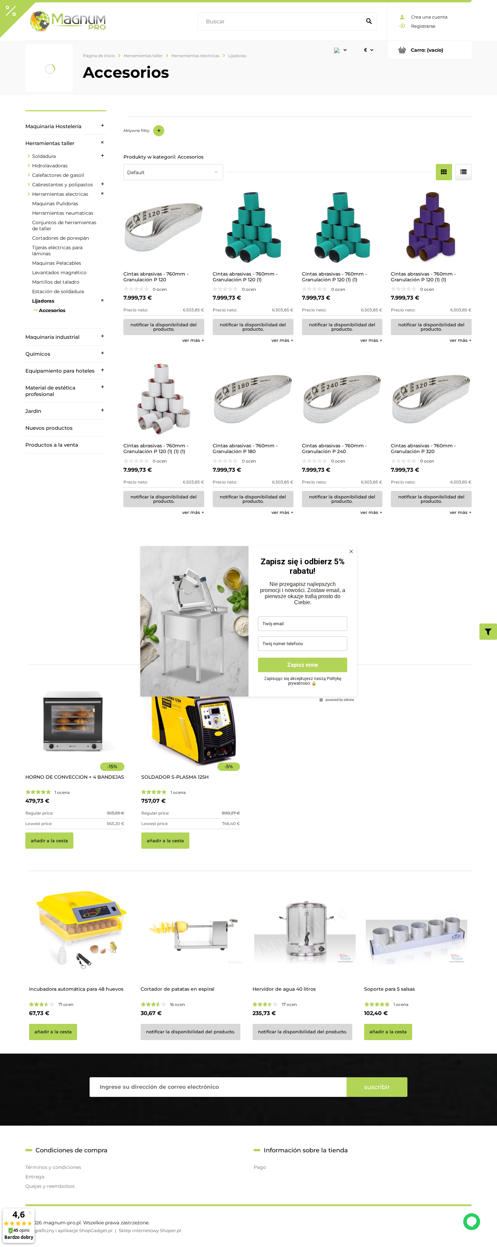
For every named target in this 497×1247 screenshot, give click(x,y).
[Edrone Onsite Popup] (248, 623)
